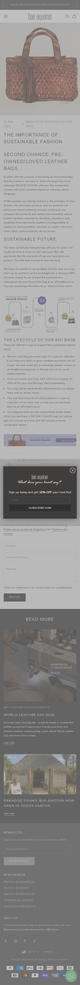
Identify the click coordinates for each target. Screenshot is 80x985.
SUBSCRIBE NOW (40, 508)
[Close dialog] (72, 470)
